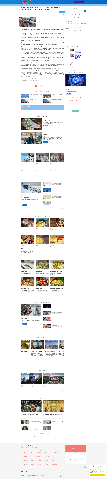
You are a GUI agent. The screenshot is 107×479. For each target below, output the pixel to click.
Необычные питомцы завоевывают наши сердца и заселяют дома (57, 326)
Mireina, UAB (62, 475)
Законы (53, 460)
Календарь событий (26, 401)
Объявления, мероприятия (28, 305)
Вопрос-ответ (56, 452)
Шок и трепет (24, 318)
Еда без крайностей (54, 229)
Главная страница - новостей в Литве (28, 4)
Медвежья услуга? (25, 164)
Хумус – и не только (40, 229)
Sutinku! (97, 475)
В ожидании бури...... (40, 351)
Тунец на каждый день (26, 229)
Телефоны (39, 460)
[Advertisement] (42, 149)
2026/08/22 (45, 116)
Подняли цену (46, 134)
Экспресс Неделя (24, 219)
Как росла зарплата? (47, 120)
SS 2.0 (29, 476)
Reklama (72, 1)
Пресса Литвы (47, 456)
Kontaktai (67, 1)
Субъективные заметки (30, 340)
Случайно (29, 436)
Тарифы (31, 460)
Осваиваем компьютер (41, 164)
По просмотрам (36, 436)
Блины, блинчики (54, 246)
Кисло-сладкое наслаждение (56, 288)
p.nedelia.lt (74, 466)
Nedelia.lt (22, 447)
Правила (46, 460)
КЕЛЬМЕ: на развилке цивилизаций (50, 386)
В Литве (38, 4)
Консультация (25, 119)
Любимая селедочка (25, 271)
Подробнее (46, 125)
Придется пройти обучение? (56, 164)
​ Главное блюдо (39, 288)
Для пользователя (75, 100)
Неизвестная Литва (26, 373)
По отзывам (24, 436)
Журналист (32, 119)
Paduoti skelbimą (78, 1)
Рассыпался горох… (40, 246)
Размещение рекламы (34, 447)
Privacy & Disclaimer (40, 475)
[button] (23, 346)
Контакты (27, 447)
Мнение (45, 452)
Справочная (25, 460)
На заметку (39, 452)
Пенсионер (25, 183)
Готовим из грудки (25, 288)
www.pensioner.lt (68, 466)
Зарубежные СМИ (37, 456)
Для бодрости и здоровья (56, 271)
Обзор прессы (25, 456)
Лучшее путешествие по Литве (28, 386)
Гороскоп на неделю (71, 75)
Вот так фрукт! (39, 271)
